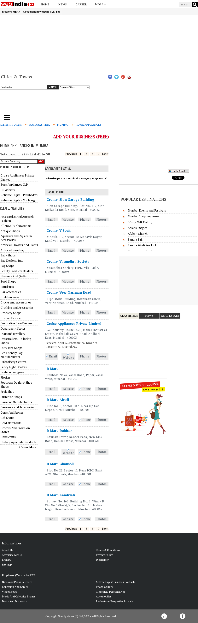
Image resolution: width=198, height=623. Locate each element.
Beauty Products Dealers (17, 271)
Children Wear (10, 297)
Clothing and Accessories (17, 307)
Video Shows (9, 591)
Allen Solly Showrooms (16, 226)
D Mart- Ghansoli (60, 464)
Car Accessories (11, 292)
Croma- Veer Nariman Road (69, 292)
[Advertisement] (99, 44)
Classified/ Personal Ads (110, 591)
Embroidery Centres (13, 362)
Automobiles (103, 596)
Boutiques (7, 287)
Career (81, 4)
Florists (5, 377)
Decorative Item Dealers (16, 323)
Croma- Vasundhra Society (68, 261)
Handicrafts (8, 437)
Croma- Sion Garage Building (70, 199)
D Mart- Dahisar (59, 430)
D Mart (52, 368)
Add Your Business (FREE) (81, 136)
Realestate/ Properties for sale (114, 601)
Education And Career (15, 587)
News (62, 4)
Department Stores (13, 328)
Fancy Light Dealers (14, 367)
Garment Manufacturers (16, 402)
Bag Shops (7, 266)
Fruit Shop (7, 391)
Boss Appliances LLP (14, 184)
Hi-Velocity (8, 190)
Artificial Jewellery (13, 250)
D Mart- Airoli (58, 399)
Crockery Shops (11, 313)
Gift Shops (7, 418)
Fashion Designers (13, 372)
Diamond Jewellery (13, 334)
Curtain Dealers (11, 318)
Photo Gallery (104, 587)
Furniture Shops (11, 397)
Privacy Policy (104, 555)
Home (45, 4)
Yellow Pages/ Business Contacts (116, 582)
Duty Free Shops (11, 348)
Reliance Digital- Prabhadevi (19, 195)
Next (105, 154)
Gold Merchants (11, 423)
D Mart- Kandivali (61, 495)
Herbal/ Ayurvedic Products (18, 442)
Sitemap (7, 564)
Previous (71, 154)
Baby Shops (8, 255)
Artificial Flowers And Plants (19, 245)
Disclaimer (102, 559)
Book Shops (8, 281)
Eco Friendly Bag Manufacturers (11, 355)
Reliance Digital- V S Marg (18, 200)
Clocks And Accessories (16, 302)
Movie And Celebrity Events (18, 596)
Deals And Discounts (14, 601)
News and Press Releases (17, 582)
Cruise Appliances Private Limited (74, 323)
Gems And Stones (12, 412)
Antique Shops (10, 231)
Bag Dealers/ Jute (12, 260)
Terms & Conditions (108, 550)
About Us (7, 550)
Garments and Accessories (18, 407)
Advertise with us (12, 555)
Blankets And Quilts (14, 276)
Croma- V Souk (59, 230)
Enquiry (6, 559)
